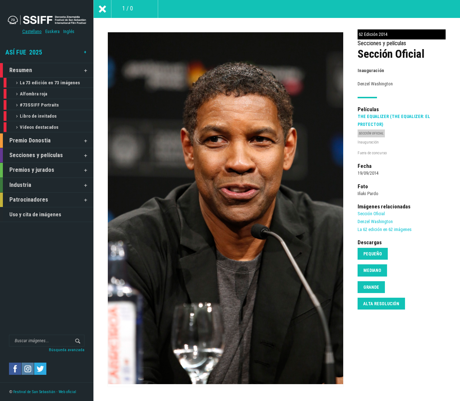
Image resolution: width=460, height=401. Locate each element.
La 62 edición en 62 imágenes (384, 229)
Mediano (372, 270)
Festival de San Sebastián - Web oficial (44, 392)
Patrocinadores (28, 199)
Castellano (32, 31)
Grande (371, 287)
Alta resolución (381, 303)
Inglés (68, 31)
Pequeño (372, 253)
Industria (20, 184)
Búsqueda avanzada (66, 349)
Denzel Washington (375, 221)
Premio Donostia (30, 140)
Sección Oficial (371, 213)
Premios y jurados (31, 169)
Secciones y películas (36, 155)
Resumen (20, 70)
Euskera (52, 31)
